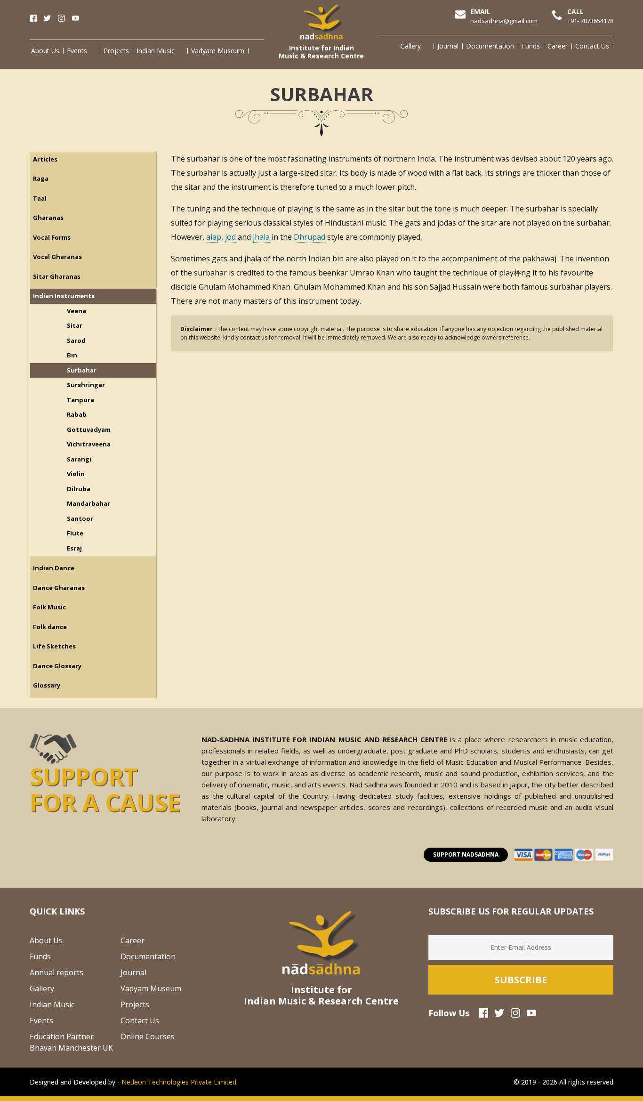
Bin (72, 355)
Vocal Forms (52, 237)
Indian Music (156, 51)
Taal (40, 198)
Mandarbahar (88, 503)
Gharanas (48, 217)
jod (230, 237)
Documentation (490, 46)
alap (213, 237)
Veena (76, 311)
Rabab (77, 414)
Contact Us (592, 46)
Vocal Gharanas (57, 256)
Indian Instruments (64, 295)
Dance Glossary (57, 666)
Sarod (76, 340)
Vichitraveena (89, 444)
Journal (447, 46)
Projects (116, 51)
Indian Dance (53, 568)
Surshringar (86, 384)
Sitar (74, 325)
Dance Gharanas (59, 587)
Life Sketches (54, 646)
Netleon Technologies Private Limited (178, 1081)
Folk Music (49, 607)
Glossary (46, 685)
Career (557, 46)
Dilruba (78, 489)
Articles (45, 159)
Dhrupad (309, 237)
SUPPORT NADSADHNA (465, 854)
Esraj (74, 548)
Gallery (410, 46)
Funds (531, 46)
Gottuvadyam (89, 429)
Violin (76, 474)
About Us (45, 51)
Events (77, 51)
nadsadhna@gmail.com (504, 20)
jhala (261, 237)
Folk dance (50, 627)
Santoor (80, 518)
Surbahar (81, 370)
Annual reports (56, 972)
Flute (75, 533)
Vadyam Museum (217, 51)
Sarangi (79, 459)
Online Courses (148, 1036)
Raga (40, 178)
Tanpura (80, 400)
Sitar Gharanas (56, 276)
